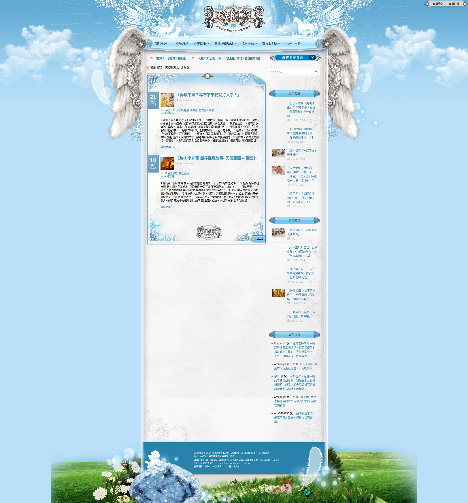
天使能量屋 (182, 110)
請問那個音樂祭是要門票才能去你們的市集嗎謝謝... (294, 417)
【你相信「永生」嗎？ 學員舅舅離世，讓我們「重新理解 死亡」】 (300, 273)
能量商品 (249, 43)
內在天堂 (170, 110)
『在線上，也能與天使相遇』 (171, 58)
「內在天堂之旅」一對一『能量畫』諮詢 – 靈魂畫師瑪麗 (228, 58)
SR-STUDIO (261, 452)
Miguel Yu (280, 343)
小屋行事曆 (293, 43)
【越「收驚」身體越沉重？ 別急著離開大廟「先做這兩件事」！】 (300, 133)
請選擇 (296, 57)
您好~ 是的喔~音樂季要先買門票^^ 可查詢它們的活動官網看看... (295, 401)
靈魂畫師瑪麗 (206, 110)
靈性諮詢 (184, 173)
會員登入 (438, 3)
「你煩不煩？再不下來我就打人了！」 (208, 95)
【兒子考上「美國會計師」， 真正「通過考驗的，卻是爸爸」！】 (300, 198)
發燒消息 (182, 43)
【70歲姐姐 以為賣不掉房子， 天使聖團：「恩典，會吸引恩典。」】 (301, 294)
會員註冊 (454, 3)
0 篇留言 (169, 113)
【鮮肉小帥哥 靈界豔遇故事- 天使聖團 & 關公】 (216, 158)
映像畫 (194, 110)
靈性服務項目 (225, 43)
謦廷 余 (278, 376)
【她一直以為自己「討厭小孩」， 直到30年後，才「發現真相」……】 (302, 251)
